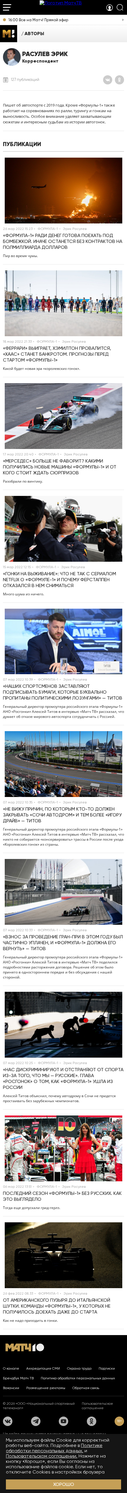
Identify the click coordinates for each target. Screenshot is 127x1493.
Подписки (107, 1368)
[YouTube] (63, 1421)
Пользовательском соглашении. (41, 1456)
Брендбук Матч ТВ (18, 1378)
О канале (11, 1368)
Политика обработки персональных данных (78, 1378)
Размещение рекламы (45, 1388)
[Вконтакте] (107, 79)
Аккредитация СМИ (43, 1368)
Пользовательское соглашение (97, 1405)
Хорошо (63, 1484)
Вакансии (11, 1388)
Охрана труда (79, 1368)
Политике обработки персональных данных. (54, 1448)
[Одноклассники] (119, 79)
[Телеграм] (35, 1421)
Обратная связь (85, 1388)
